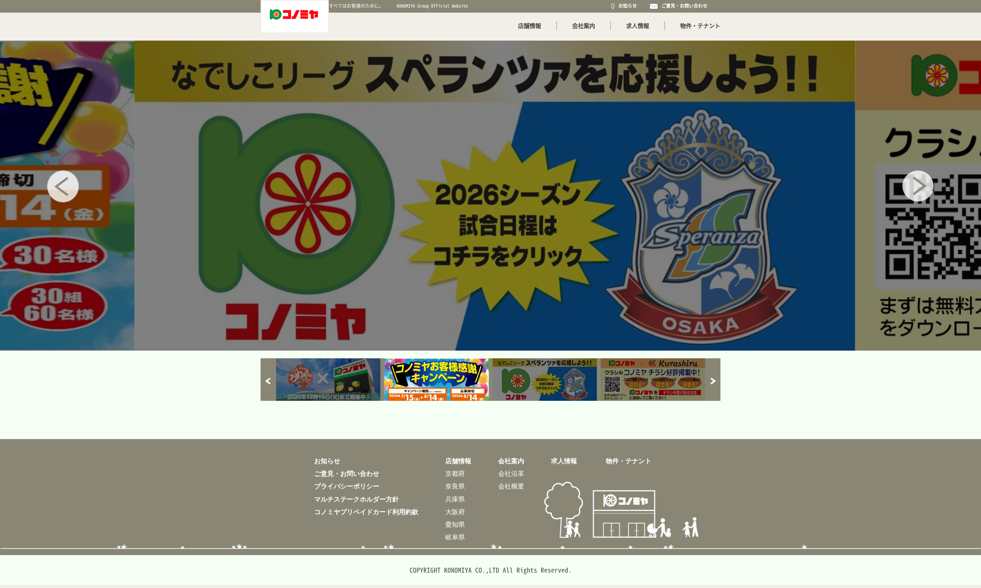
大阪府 (455, 511)
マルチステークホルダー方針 (356, 499)
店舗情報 (529, 25)
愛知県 (455, 524)
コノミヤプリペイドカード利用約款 (366, 511)
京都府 (455, 473)
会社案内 (583, 25)
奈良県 (455, 486)
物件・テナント (700, 25)
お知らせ (626, 5)
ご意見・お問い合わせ (683, 5)
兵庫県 (455, 499)
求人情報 (637, 25)
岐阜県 (455, 536)
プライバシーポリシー (346, 486)
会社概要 (511, 486)
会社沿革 (511, 473)
